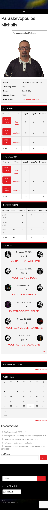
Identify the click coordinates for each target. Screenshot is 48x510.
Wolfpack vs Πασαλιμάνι (24, 344)
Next (44, 351)
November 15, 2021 (24, 269)
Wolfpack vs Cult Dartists (24, 328)
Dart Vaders (26, 99)
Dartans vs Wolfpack (24, 311)
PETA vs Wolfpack (24, 294)
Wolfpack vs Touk (24, 277)
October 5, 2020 (24, 336)
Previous (5, 351)
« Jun (4, 416)
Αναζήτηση (5, 454)
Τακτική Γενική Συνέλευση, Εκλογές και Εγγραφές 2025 (25, 436)
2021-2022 (6, 141)
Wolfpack (35, 99)
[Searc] (43, 457)
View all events (41, 369)
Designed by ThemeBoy (9, 503)
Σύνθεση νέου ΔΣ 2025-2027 (15, 432)
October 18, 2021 (24, 319)
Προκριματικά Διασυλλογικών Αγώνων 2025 (21, 439)
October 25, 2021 (24, 302)
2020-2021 (6, 132)
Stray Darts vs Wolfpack (24, 261)
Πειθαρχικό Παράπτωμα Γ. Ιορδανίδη (18, 443)
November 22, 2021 (24, 252)
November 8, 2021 (24, 285)
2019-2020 (6, 121)
